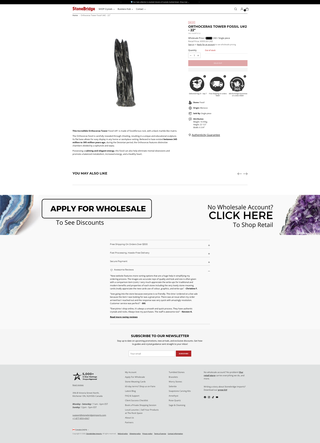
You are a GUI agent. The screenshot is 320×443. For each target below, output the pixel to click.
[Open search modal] (235, 9)
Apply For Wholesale (135, 376)
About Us (129, 417)
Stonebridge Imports (94, 433)
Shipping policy (135, 433)
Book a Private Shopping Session (140, 405)
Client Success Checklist (136, 400)
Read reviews (78, 385)
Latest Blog (130, 391)
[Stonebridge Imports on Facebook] (205, 397)
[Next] (199, 2)
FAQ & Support (132, 395)
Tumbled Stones (176, 372)
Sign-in (191, 44)
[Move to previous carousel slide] (240, 174)
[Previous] (121, 2)
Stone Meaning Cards (135, 381)
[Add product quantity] (190, 55)
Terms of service (160, 433)
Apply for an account (206, 44)
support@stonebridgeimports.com (89, 415)
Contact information (175, 433)
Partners (129, 422)
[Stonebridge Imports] (83, 9)
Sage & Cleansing (177, 405)
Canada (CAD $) (81, 430)
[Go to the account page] (240, 9)
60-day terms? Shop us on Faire (140, 386)
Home (75, 15)
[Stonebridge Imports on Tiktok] (213, 397)
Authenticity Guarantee (206, 135)
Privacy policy (147, 433)
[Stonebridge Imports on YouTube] (217, 397)
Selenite (173, 386)
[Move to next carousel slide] (245, 174)
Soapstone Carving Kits (180, 391)
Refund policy (123, 433)
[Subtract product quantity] (198, 55)
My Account (130, 372)
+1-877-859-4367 (80, 418)
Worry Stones (175, 381)
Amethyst (173, 395)
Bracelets (173, 376)
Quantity (192, 50)
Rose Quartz (175, 400)
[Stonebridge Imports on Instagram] (209, 397)
